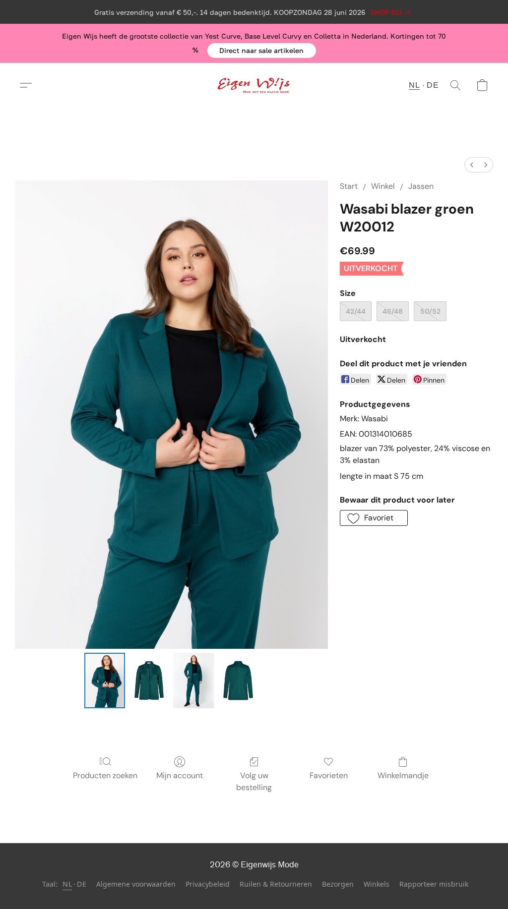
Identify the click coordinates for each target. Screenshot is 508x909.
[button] (261, 50)
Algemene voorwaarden (136, 884)
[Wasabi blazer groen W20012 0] (104, 680)
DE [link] (81, 884)
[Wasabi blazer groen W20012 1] (149, 680)
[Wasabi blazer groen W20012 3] (238, 680)
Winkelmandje (403, 775)
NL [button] (414, 85)
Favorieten (329, 775)
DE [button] (433, 85)
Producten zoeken (105, 775)
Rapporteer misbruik (433, 884)
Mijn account (179, 775)
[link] (392, 12)
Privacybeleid (208, 884)
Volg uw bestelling (254, 781)
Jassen (421, 186)
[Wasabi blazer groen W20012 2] (193, 680)
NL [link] (67, 884)
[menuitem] (472, 165)
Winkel (383, 186)
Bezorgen (338, 884)
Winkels (376, 884)
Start (349, 186)
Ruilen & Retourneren (276, 884)
